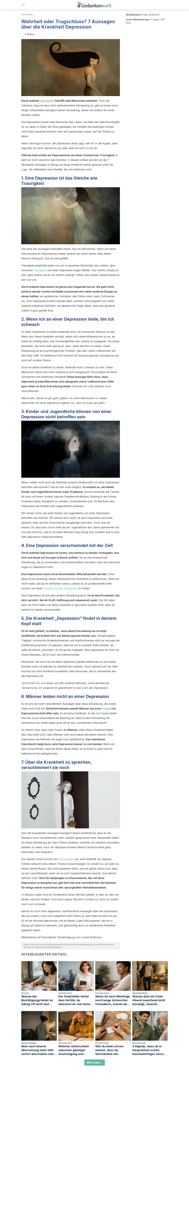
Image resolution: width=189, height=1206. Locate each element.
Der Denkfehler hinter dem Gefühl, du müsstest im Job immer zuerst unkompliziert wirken (74, 1000)
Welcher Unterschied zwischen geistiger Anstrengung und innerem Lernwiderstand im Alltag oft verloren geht (75, 1050)
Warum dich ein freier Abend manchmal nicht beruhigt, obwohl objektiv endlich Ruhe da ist (150, 1000)
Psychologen (66, 859)
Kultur (25, 993)
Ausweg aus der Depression (60, 588)
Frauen (106, 708)
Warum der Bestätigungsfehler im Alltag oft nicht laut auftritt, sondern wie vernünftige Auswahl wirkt (37, 1000)
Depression (47, 100)
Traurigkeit (40, 270)
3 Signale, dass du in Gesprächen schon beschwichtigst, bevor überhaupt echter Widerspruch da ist (148, 1050)
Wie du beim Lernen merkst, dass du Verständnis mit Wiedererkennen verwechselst (109, 1050)
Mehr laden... (94, 1062)
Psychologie (27, 14)
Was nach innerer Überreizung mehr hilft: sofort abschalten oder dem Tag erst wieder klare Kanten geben (38, 1050)
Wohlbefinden (139, 993)
